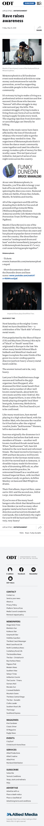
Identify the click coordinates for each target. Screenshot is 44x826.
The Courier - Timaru (14, 680)
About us (9, 601)
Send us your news (13, 598)
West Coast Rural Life (14, 644)
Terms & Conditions (13, 776)
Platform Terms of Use (14, 608)
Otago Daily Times (13, 625)
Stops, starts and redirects (16, 779)
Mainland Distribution (14, 763)
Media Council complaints (16, 611)
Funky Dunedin (35, 533)
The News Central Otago (15, 697)
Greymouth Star (12, 634)
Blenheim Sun (11, 628)
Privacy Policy (11, 605)
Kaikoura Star (11, 631)
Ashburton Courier (13, 677)
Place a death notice (14, 794)
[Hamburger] (39, 3)
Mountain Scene (12, 693)
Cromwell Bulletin (13, 690)
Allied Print (10, 759)
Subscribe (29, 3)
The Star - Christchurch (15, 657)
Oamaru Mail (11, 683)
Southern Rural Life (13, 706)
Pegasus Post (11, 664)
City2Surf (9, 741)
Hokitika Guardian (13, 638)
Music (27, 533)
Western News (11, 667)
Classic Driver (11, 726)
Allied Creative (11, 756)
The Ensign (10, 710)
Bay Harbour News (13, 661)
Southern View (11, 670)
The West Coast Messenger (16, 641)
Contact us (10, 595)
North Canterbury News (15, 648)
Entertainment (20, 11)
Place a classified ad (13, 797)
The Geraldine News (13, 654)
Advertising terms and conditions (18, 801)
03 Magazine (11, 730)
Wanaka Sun (11, 687)
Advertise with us (12, 791)
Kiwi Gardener (11, 723)
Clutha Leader (11, 703)
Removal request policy (15, 614)
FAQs (8, 783)
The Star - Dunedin (13, 700)
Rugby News (11, 733)
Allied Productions (13, 753)
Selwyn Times (11, 674)
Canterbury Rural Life (14, 651)
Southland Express (13, 713)
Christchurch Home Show (15, 744)
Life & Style (7, 11)
